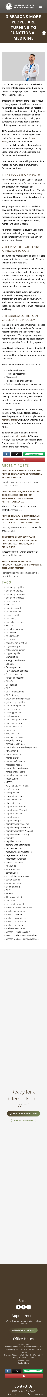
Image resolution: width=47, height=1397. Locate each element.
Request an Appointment (24, 1114)
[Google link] (23, 1307)
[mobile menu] (40, 6)
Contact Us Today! (23, 1120)
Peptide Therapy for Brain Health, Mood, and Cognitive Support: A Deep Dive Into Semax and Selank (21, 519)
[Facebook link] (18, 1307)
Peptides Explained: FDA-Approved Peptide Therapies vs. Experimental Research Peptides (22, 474)
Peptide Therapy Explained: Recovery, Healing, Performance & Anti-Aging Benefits (22, 564)
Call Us (13, 1394)
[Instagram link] (28, 1307)
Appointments (36, 1394)
